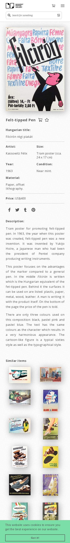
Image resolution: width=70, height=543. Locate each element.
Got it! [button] (35, 537)
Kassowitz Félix (16, 153)
